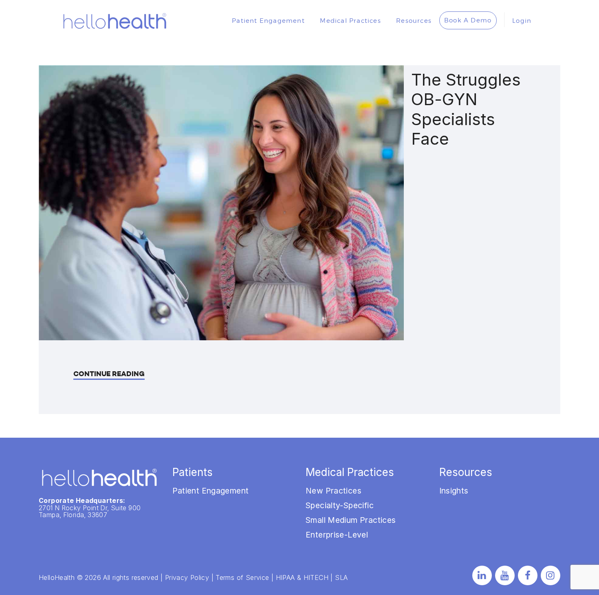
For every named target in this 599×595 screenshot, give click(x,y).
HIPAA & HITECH (302, 577)
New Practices (333, 491)
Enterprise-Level (337, 535)
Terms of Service (242, 577)
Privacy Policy (187, 577)
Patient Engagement (210, 491)
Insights (454, 491)
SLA (341, 577)
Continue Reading (109, 374)
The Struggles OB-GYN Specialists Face (466, 109)
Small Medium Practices (351, 520)
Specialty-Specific (340, 505)
